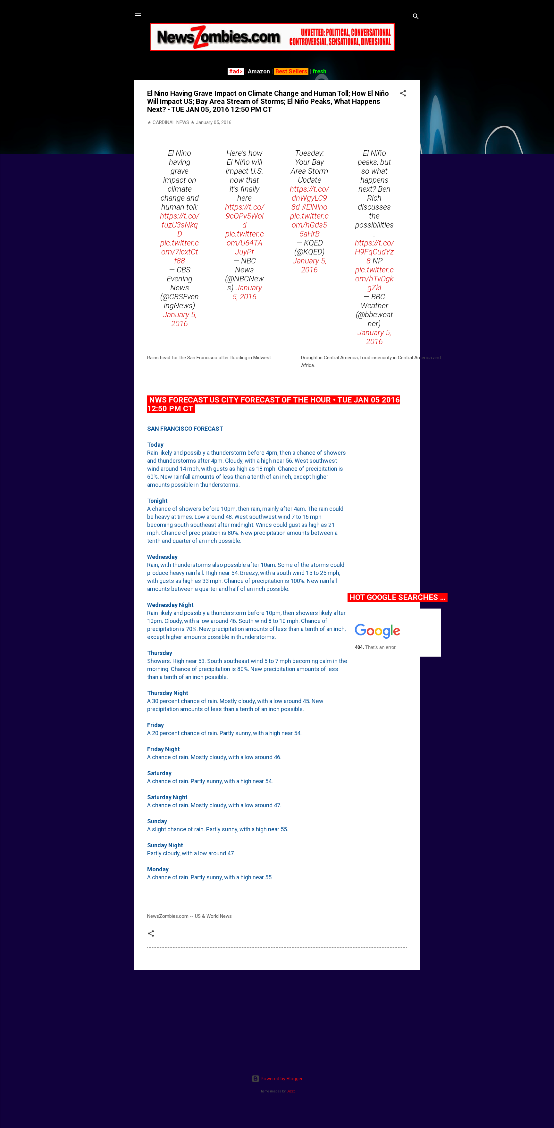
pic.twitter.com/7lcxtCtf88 (179, 251)
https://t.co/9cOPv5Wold (244, 216)
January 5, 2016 (180, 319)
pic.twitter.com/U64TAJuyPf (244, 242)
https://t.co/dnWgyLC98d (309, 198)
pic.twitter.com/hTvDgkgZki (374, 278)
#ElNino (314, 207)
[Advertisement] (277, 1020)
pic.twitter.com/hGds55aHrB (309, 225)
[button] (403, 94)
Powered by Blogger (281, 1079)
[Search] (416, 17)
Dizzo (291, 1091)
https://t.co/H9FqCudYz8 (374, 251)
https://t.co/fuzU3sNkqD (179, 225)
